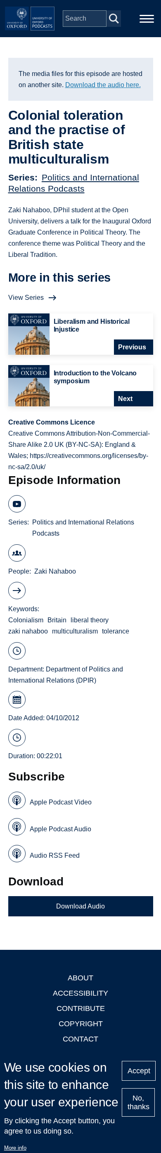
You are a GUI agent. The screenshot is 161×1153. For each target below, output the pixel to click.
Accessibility (80, 993)
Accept (139, 1071)
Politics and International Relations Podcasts (83, 528)
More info (15, 1148)
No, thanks (138, 1102)
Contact (80, 1039)
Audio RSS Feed (55, 855)
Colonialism (25, 620)
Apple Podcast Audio (60, 829)
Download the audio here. (103, 84)
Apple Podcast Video (61, 802)
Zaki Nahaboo (55, 571)
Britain (56, 620)
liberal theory (90, 620)
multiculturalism (75, 631)
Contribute (81, 1008)
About (80, 978)
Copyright (81, 1024)
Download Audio (80, 906)
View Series (26, 297)
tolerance (115, 631)
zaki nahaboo (28, 631)
